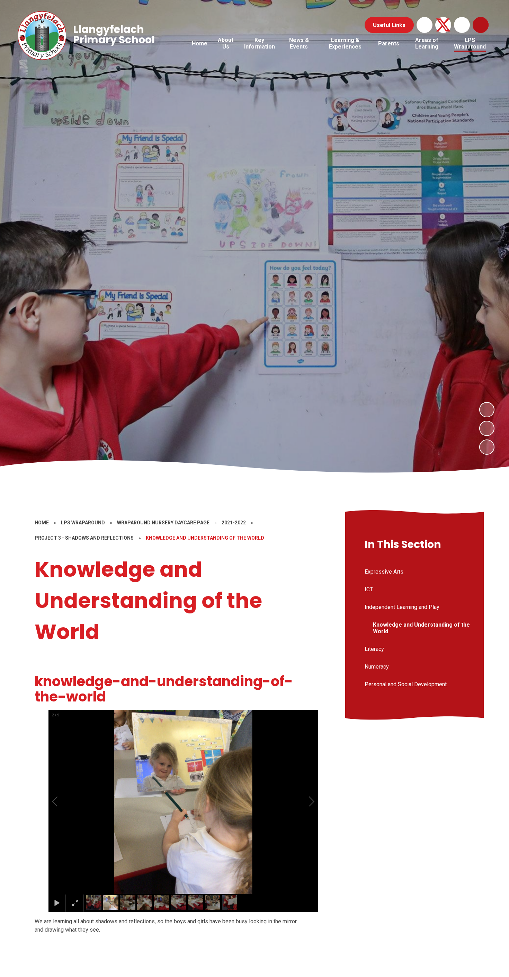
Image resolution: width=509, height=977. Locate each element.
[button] (62, 801)
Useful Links (389, 25)
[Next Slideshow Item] (486, 409)
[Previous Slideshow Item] (486, 428)
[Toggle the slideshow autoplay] (486, 447)
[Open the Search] (481, 25)
